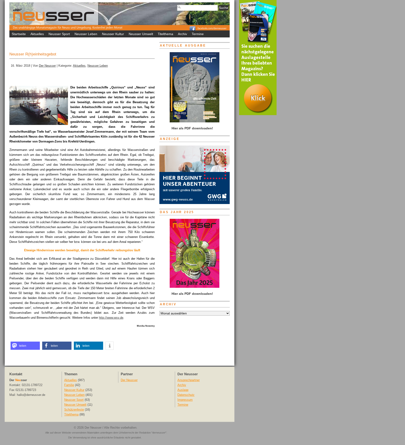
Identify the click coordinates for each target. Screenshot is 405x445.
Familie (69, 385)
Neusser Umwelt (141, 34)
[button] (25, 346)
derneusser (158, 432)
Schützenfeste (74, 409)
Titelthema (165, 34)
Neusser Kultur (113, 34)
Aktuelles (37, 34)
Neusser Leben (86, 34)
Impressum (185, 399)
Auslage (182, 390)
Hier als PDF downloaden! (192, 293)
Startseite (19, 34)
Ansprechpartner (188, 380)
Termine (198, 34)
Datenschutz (186, 395)
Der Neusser (47, 65)
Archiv (182, 34)
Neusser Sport (59, 34)
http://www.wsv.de (111, 317)
